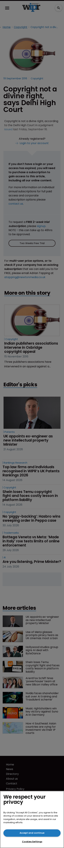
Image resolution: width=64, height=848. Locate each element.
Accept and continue (32, 832)
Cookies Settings (32, 841)
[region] (32, 819)
